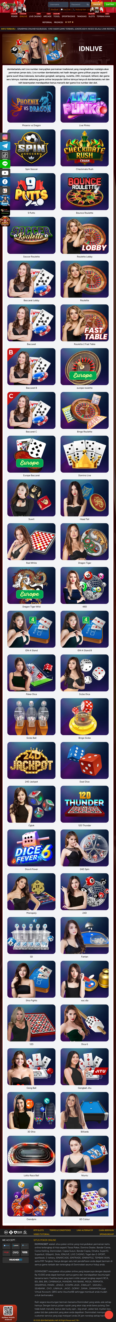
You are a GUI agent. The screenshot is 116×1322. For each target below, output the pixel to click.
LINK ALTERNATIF (85, 1230)
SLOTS (92, 16)
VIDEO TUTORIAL (42, 1234)
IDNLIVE (23, 16)
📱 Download (53, 10)
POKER (14, 16)
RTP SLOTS (39, 1230)
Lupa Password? (94, 10)
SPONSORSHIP (107, 1234)
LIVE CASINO (35, 16)
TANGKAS (82, 16)
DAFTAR (110, 4)
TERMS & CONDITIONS (60, 1230)
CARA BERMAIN (106, 1230)
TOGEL (56, 16)
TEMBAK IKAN (103, 16)
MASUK (96, 4)
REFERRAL (47, 22)
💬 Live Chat (65, 10)
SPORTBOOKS (68, 16)
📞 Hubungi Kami (80, 10)
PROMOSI (58, 22)
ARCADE (47, 16)
